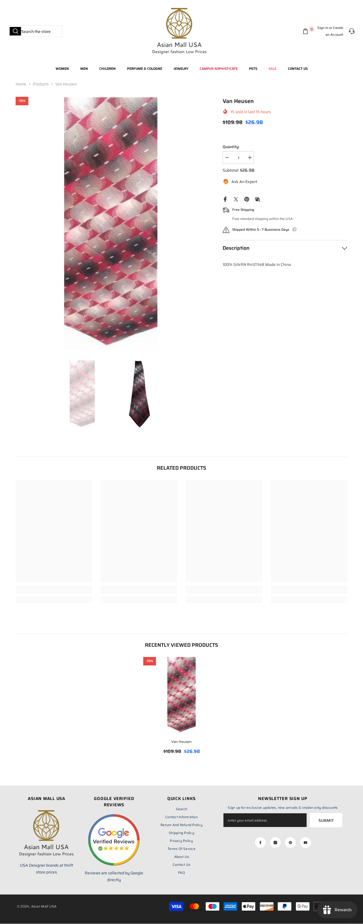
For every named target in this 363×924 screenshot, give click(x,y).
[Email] (257, 199)
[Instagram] (275, 842)
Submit (326, 820)
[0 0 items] (307, 31)
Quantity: (231, 147)
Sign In (322, 27)
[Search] (35, 31)
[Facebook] (225, 199)
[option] (111, 223)
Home (21, 84)
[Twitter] (236, 199)
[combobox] (35, 31)
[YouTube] (305, 842)
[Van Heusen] (181, 695)
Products (41, 84)
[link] (54, 590)
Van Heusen (181, 742)
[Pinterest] (246, 199)
